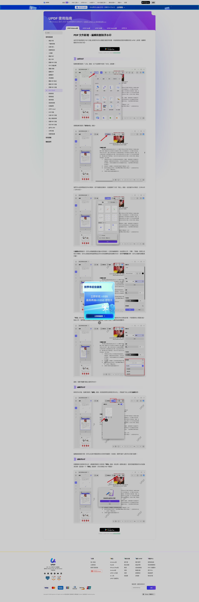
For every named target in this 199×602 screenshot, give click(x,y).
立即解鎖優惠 (98, 316)
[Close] (99, 322)
